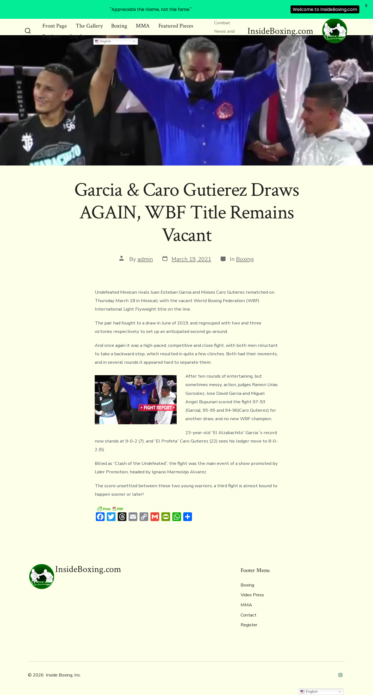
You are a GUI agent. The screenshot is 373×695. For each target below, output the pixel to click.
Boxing (119, 25)
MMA (143, 25)
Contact (248, 615)
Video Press (252, 595)
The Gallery (89, 25)
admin (145, 259)
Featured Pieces (175, 25)
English (105, 41)
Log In (77, 36)
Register (51, 36)
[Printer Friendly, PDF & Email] (110, 508)
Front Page (54, 25)
